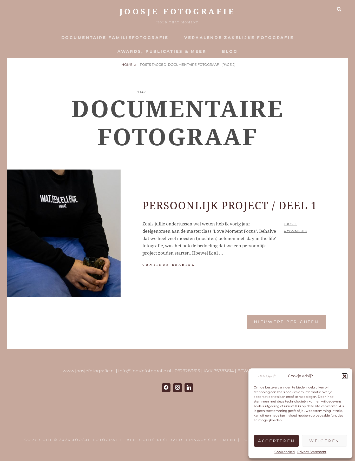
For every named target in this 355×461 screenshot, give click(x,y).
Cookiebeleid (284, 452)
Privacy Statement (311, 452)
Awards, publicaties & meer (162, 51)
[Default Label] (189, 387)
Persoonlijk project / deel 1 (229, 206)
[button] (344, 376)
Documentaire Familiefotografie (115, 37)
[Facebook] (166, 387)
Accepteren (276, 440)
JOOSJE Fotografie (178, 11)
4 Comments (295, 231)
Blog (230, 51)
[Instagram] (177, 387)
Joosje (290, 224)
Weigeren (324, 440)
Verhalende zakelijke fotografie (239, 37)
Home (127, 64)
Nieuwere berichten (286, 321)
